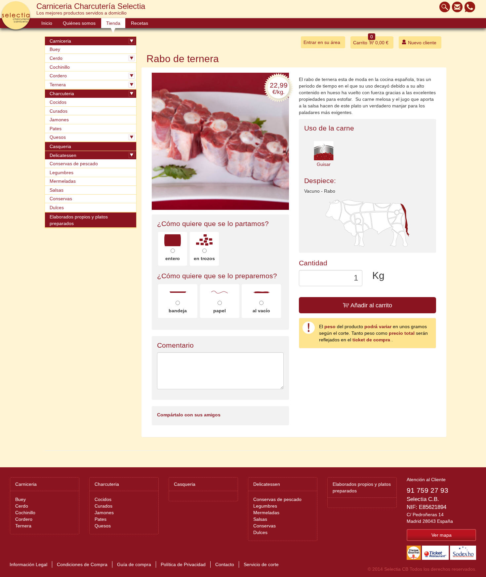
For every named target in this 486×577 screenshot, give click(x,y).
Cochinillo (60, 67)
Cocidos (58, 102)
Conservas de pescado (74, 163)
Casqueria (60, 146)
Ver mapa (441, 535)
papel (219, 310)
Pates (55, 128)
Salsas (56, 190)
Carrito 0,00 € (370, 40)
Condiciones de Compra (82, 564)
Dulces (57, 207)
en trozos (204, 258)
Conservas (61, 198)
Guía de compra (134, 564)
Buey (55, 49)
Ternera (58, 84)
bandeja (178, 310)
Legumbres (61, 172)
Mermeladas (63, 181)
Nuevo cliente (421, 42)
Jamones (59, 119)
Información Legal (28, 564)
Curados (58, 111)
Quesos (58, 137)
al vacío (261, 310)
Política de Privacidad (183, 564)
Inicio (46, 23)
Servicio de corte (261, 564)
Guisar (324, 164)
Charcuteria (62, 93)
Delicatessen (63, 155)
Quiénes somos (79, 23)
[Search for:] (443, 7)
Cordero (58, 75)
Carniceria (60, 41)
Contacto (224, 564)
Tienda (113, 23)
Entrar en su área (322, 42)
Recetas (139, 23)
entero (172, 258)
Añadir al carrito (370, 305)
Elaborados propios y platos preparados (79, 220)
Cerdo (56, 58)
